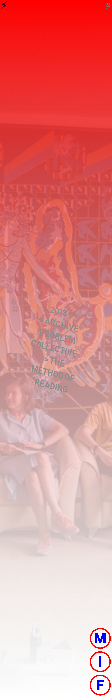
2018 (59, 311)
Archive (61, 325)
